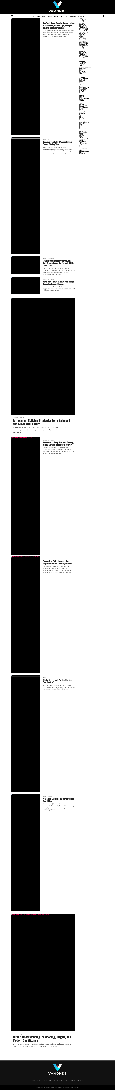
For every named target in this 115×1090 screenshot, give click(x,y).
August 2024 (82, 46)
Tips (80, 144)
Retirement (82, 133)
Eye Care (81, 93)
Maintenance (83, 120)
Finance (81, 95)
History (81, 108)
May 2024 (81, 50)
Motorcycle (82, 123)
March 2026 (82, 25)
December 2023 (83, 55)
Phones (81, 128)
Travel (81, 147)
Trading (81, 146)
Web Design (82, 150)
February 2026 (83, 26)
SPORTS (66, 16)
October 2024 (83, 44)
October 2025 (83, 31)
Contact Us (81, 16)
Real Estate (82, 131)
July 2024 (81, 48)
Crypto (81, 81)
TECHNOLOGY (73, 16)
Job (80, 115)
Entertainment (83, 92)
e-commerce (82, 89)
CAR (80, 74)
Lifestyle (81, 117)
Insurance (82, 113)
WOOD (81, 152)
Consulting (82, 80)
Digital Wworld (83, 88)
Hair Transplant (83, 105)
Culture (81, 82)
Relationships (83, 132)
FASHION (44, 16)
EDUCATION (82, 90)
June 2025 (82, 35)
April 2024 (82, 51)
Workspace (82, 153)
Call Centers (82, 72)
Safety (81, 134)
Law (80, 116)
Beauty (81, 69)
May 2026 (81, 23)
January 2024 (83, 54)
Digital (81, 86)
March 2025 (82, 39)
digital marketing (84, 87)
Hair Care (81, 104)
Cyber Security (83, 84)
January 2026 (83, 27)
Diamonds (82, 85)
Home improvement (84, 111)
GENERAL (50, 16)
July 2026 (81, 21)
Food (80, 97)
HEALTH (56, 16)
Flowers (81, 96)
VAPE (80, 149)
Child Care (82, 75)
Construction (83, 79)
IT (79, 114)
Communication (83, 78)
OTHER (81, 125)
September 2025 (83, 32)
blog (80, 70)
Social (81, 140)
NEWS (61, 16)
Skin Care (82, 139)
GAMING (81, 99)
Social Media (82, 141)
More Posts (42, 1054)
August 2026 (82, 19)
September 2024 (83, 45)
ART (80, 66)
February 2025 (83, 40)
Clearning (82, 77)
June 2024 (82, 49)
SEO (80, 137)
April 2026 (82, 24)
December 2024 (83, 42)
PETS (80, 126)
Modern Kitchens (84, 122)
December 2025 (83, 28)
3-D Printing (82, 62)
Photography (82, 129)
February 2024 (83, 53)
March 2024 (82, 52)
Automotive (82, 68)
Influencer (82, 112)
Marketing (82, 121)
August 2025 (82, 33)
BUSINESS (38, 16)
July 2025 (81, 34)
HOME (32, 16)
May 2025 (81, 36)
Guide (81, 102)
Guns (80, 103)
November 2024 (83, 43)
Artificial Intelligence (85, 67)
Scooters (81, 135)
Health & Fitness (83, 107)
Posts (81, 130)
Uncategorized (83, 148)
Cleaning (81, 76)
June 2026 (82, 22)
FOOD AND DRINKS (84, 98)
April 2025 (82, 37)
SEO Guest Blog (83, 138)
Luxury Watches (83, 118)
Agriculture (82, 65)
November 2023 (83, 57)
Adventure (82, 63)
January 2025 (83, 41)
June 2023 (82, 58)
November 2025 (83, 30)
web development (84, 151)
